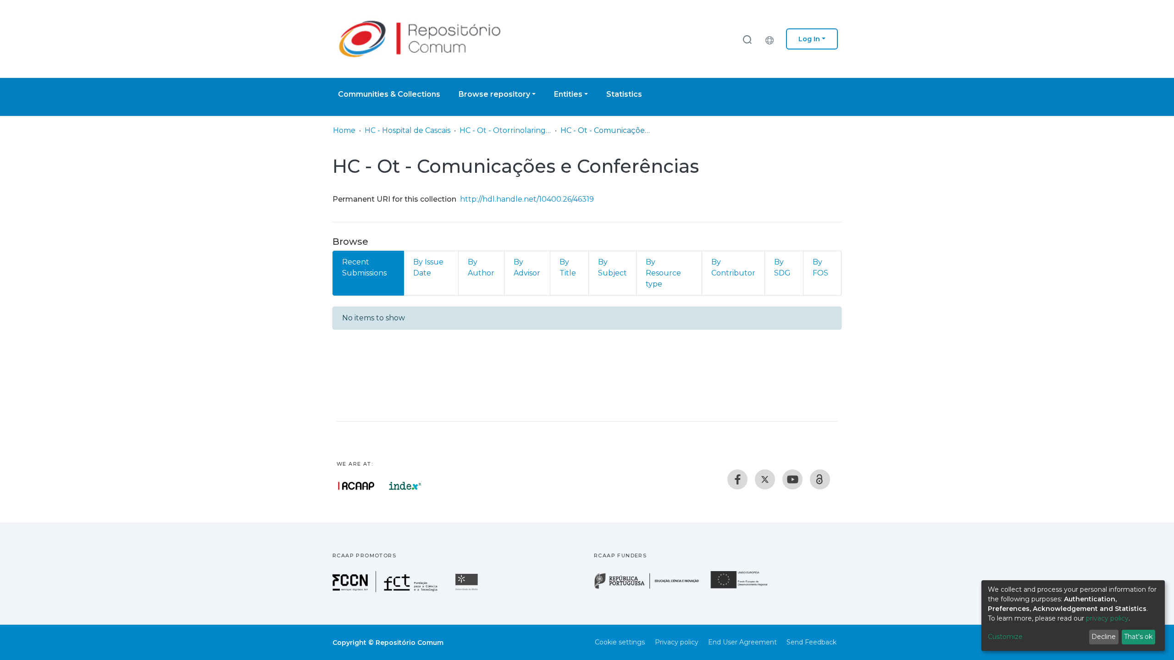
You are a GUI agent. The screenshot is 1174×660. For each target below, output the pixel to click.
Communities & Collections (389, 94)
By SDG (782, 267)
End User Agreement (742, 642)
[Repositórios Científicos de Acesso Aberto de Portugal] (356, 485)
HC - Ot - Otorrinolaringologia (505, 130)
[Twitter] (765, 479)
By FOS (820, 267)
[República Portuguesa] (651, 587)
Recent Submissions (364, 267)
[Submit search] (747, 39)
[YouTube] (792, 479)
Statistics (624, 94)
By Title (567, 267)
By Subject (612, 267)
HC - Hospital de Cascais (407, 130)
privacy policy (1107, 618)
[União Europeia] (744, 587)
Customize (1005, 636)
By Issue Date (428, 267)
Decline (1103, 636)
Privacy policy (676, 642)
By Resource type (663, 273)
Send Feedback (811, 642)
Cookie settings (620, 642)
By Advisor (527, 267)
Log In (809, 39)
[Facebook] (737, 479)
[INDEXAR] (405, 485)
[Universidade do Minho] (467, 589)
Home (344, 130)
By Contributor (733, 267)
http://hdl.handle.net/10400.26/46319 (527, 199)
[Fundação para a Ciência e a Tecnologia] (386, 589)
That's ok (1138, 636)
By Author (481, 267)
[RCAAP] (820, 479)
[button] (772, 39)
